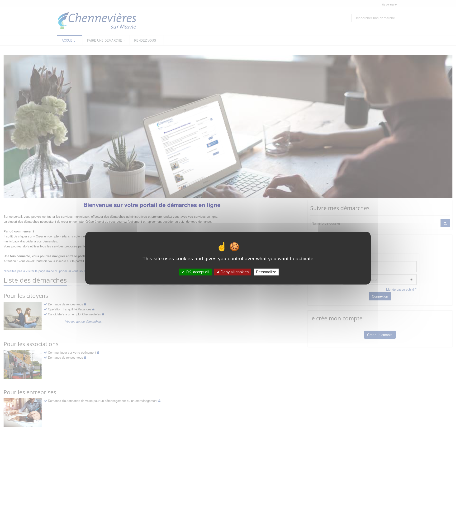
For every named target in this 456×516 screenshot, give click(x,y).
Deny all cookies (234, 272)
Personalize (266, 272)
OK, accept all (197, 272)
